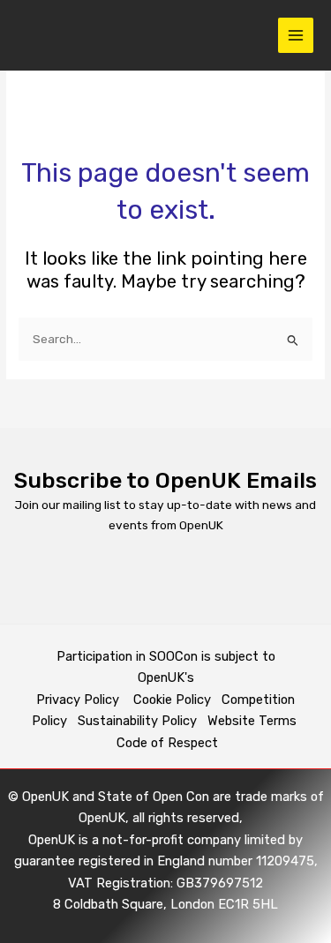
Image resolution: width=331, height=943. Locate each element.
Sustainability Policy (137, 721)
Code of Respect (167, 743)
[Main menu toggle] (296, 36)
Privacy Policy (79, 699)
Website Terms (252, 721)
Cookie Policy (172, 699)
